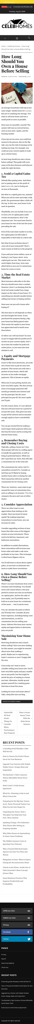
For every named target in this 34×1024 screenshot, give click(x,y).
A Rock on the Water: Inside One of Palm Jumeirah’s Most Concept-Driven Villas (16, 870)
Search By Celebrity (7, 963)
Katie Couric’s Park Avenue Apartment (13, 1007)
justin (29, 76)
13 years (28, 111)
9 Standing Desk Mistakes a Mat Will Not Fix (16, 981)
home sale (9, 186)
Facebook (7, 932)
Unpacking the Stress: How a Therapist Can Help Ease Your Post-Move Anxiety (14, 815)
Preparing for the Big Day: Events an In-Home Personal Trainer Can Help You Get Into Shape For (16, 804)
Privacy (6, 925)
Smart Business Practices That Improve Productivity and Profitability (15, 881)
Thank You (4, 967)
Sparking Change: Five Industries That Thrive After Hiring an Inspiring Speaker (16, 826)
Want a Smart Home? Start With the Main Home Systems (24, 718)
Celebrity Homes (14, 701)
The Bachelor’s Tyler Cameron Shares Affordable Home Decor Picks (15, 778)
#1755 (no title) (9, 911)
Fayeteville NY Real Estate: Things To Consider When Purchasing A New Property (9, 722)
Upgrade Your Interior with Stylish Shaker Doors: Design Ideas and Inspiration (16, 767)
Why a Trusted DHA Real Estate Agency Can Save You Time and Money (15, 852)
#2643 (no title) (9, 918)
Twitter (6, 939)
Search (3, 959)
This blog (29, 493)
